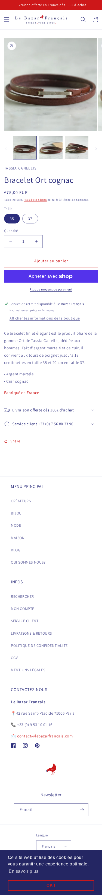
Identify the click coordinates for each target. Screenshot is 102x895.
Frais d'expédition (35, 200)
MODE (16, 525)
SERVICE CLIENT (24, 620)
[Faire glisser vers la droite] (96, 149)
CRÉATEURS (21, 500)
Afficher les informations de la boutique (45, 318)
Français (48, 846)
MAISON (18, 537)
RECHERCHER (22, 596)
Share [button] (15, 441)
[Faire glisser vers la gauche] (6, 149)
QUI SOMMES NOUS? (28, 562)
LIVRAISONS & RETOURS (31, 633)
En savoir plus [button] (23, 871)
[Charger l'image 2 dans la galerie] (50, 147)
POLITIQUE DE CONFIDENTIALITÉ (39, 645)
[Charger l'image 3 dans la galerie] (76, 147)
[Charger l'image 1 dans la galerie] (24, 147)
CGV (14, 657)
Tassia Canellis (20, 168)
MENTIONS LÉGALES (28, 669)
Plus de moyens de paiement (51, 289)
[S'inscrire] (82, 809)
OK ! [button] (51, 885)
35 (12, 218)
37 (30, 218)
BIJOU (16, 513)
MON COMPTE (22, 608)
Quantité (11, 230)
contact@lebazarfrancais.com (45, 736)
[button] (7, 19)
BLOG (15, 550)
